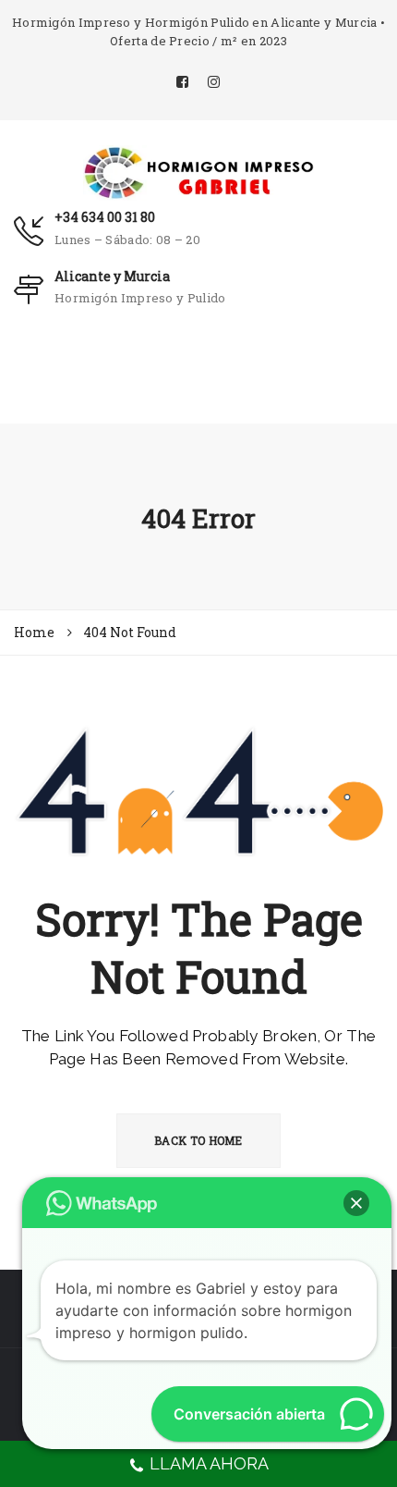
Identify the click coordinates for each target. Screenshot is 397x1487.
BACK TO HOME (198, 1140)
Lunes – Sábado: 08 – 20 (127, 239)
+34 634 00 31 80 (104, 217)
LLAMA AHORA (209, 1463)
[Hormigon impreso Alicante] (198, 171)
